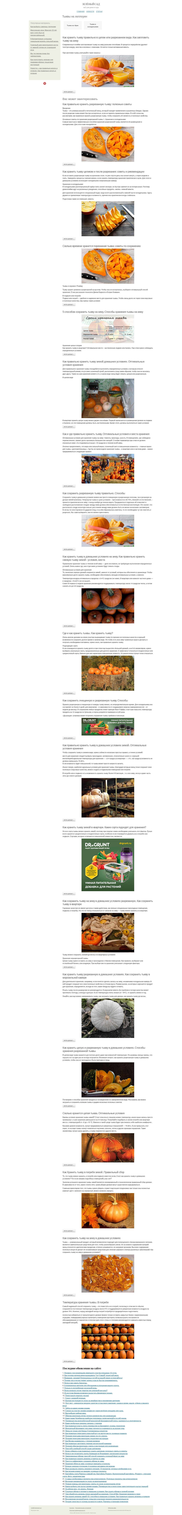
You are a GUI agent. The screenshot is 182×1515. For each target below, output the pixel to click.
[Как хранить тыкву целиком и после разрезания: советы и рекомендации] (108, 218)
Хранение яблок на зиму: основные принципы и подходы (87, 1463)
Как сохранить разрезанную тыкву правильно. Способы (94, 493)
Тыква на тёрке (72, 25)
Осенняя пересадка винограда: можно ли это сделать (86, 1436)
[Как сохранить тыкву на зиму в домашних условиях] (108, 1273)
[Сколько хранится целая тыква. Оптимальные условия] (108, 1147)
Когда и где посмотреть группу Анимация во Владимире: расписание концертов (96, 1453)
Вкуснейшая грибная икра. (75, 1413)
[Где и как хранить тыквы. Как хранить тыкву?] (108, 673)
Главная (80, 11)
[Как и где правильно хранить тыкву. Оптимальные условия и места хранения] (108, 468)
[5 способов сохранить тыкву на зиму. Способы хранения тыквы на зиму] (108, 329)
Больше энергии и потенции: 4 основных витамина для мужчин (90, 1466)
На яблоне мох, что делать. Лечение (79, 1489)
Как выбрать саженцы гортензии (43, 27)
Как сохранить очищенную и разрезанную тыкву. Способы (95, 700)
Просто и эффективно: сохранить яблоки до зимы (84, 1461)
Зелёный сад (91, 4)
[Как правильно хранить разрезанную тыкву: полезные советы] (108, 144)
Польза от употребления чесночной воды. (80, 1388)
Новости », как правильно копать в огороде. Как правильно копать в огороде (44, 70)
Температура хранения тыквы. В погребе (85, 1302)
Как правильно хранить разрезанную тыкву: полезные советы (97, 104)
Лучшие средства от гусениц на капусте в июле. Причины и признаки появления (96, 1501)
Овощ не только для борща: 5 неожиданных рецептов (86, 1431)
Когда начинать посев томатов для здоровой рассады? (85, 1390)
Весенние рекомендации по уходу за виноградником (85, 1481)
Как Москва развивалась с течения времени (82, 1441)
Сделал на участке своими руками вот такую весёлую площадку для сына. (94, 1410)
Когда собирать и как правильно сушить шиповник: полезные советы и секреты (96, 1451)
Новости (90, 11)
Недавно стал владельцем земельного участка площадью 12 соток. (90, 1373)
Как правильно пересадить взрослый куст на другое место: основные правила (96, 1433)
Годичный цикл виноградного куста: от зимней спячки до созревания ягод (44, 47)
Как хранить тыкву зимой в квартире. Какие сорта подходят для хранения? (104, 827)
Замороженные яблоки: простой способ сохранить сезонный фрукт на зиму (94, 1456)
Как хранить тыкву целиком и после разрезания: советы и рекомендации (103, 171)
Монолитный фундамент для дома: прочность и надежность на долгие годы (94, 1428)
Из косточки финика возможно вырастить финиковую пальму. (88, 1393)
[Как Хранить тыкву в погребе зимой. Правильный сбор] (108, 1210)
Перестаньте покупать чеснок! (77, 1395)
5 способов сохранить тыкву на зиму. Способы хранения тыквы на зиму (103, 311)
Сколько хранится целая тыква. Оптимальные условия (93, 1113)
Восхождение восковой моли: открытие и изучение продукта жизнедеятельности (96, 1499)
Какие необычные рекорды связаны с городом (83, 1423)
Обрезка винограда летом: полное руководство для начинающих (90, 1415)
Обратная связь (112, 1508)
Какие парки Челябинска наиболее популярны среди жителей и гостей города (95, 1418)
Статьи (99, 11)
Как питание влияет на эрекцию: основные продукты (85, 1471)
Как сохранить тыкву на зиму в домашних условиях (91, 1238)
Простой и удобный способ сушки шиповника (83, 1448)
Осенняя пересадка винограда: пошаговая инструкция (86, 1438)
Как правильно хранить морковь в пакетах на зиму (85, 1458)
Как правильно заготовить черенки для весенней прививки (88, 1443)
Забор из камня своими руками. (77, 1408)
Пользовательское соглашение (83, 1508)
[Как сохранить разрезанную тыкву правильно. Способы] (108, 531)
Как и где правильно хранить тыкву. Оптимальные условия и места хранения (106, 434)
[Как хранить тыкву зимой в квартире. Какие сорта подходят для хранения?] (108, 865)
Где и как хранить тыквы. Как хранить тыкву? (88, 633)
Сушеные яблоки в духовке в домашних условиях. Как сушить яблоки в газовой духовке (99, 1491)
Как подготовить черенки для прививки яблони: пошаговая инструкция (41, 62)
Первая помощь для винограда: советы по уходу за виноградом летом (92, 1484)
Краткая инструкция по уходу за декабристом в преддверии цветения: (92, 1400)
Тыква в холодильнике (92, 25)
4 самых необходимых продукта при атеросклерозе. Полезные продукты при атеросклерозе (101, 1479)
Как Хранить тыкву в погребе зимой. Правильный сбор (93, 1172)
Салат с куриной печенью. (75, 1398)
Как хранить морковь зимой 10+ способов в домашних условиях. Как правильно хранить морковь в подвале (107, 1496)
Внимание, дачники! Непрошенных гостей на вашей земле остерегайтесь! (93, 1378)
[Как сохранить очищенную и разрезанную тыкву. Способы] (108, 726)
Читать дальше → (69, 92)
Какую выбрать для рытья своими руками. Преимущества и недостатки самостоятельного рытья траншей (106, 1486)
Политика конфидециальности (77, 1510)
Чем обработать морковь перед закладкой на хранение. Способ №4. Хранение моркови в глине (102, 1494)
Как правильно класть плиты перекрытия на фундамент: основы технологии (95, 1426)
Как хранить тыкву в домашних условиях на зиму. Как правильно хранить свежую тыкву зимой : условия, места (104, 558)
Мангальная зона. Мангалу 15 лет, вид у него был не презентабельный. (43, 32)
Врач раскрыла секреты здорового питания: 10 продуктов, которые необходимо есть (98, 1468)
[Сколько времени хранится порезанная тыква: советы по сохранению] (108, 266)
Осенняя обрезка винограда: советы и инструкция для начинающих (91, 1446)
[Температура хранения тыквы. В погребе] (108, 1341)
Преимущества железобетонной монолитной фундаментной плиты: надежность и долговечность (103, 1421)
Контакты (72, 1508)
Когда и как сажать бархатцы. (75, 1383)
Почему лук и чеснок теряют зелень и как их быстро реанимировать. (91, 1380)
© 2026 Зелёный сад (36, 1508)
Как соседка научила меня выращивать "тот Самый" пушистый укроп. (91, 1375)
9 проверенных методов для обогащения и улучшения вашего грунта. (91, 1385)
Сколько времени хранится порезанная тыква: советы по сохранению (102, 246)
